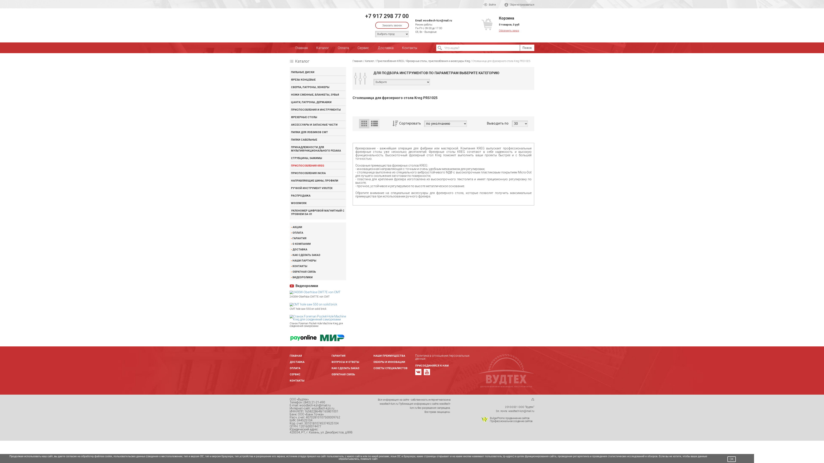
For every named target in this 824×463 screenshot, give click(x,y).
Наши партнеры (304, 260)
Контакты (409, 48)
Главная (301, 48)
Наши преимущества (389, 355)
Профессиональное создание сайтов (511, 421)
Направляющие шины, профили (314, 180)
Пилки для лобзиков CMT (309, 132)
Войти (492, 4)
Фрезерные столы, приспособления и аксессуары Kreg (438, 61)
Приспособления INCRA (308, 173)
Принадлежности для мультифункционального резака (316, 149)
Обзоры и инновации (389, 362)
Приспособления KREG (307, 165)
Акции (297, 227)
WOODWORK (299, 203)
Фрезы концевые (303, 79)
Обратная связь (304, 272)
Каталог (322, 48)
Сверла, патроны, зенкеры (310, 87)
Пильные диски (302, 72)
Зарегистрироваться (522, 4)
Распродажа (301, 195)
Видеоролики (302, 277)
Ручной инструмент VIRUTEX (312, 188)
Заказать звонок (392, 25)
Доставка (386, 48)
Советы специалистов (390, 368)
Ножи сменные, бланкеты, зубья (315, 94)
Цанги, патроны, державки (311, 102)
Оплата (343, 48)
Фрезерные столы (304, 117)
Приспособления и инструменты (316, 109)
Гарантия (299, 238)
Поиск (527, 48)
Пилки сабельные (304, 139)
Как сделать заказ (306, 255)
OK (732, 459)
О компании (301, 244)
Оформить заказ (509, 30)
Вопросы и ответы (345, 362)
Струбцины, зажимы (306, 158)
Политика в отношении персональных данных (442, 357)
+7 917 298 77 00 (387, 16)
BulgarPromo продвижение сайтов (510, 418)
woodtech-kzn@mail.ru (437, 20)
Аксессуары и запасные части (314, 124)
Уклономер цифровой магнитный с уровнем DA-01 (317, 212)
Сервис (363, 48)
